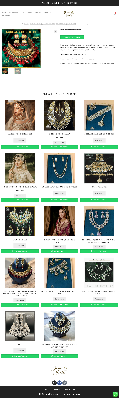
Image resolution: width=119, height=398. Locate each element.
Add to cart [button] (59, 143)
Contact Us (47, 12)
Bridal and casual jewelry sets (42, 24)
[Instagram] (54, 382)
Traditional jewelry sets (66, 24)
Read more (20, 140)
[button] (55, 31)
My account (6, 16)
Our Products (13, 12)
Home (4, 12)
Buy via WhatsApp (21, 147)
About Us (38, 12)
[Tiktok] (64, 382)
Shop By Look (27, 12)
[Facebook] (59, 382)
